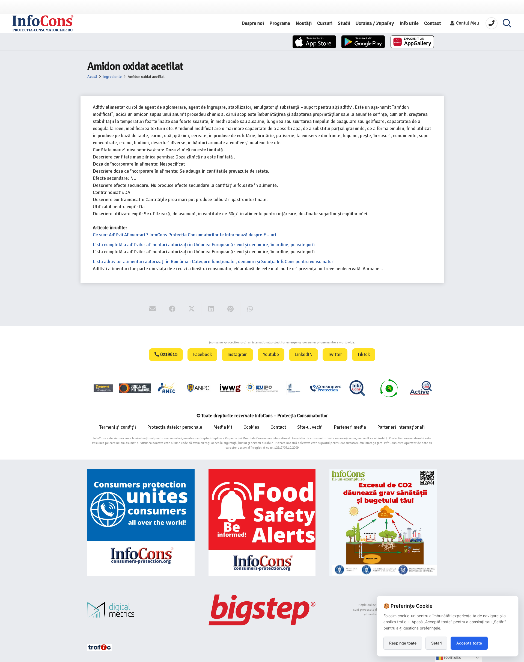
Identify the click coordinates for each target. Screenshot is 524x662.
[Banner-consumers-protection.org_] (141, 522)
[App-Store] (314, 41)
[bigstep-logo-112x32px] (262, 610)
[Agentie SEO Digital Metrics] (141, 610)
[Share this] (172, 309)
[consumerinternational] (135, 388)
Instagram (237, 354)
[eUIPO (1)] (325, 388)
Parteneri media (350, 427)
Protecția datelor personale (174, 427)
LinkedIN (303, 354)
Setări (436, 643)
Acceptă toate (469, 643)
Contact (278, 427)
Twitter (335, 354)
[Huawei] (412, 41)
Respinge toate (402, 643)
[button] (507, 23)
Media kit (222, 427)
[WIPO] (293, 388)
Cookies (251, 427)
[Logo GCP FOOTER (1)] (389, 388)
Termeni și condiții (117, 427)
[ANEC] (167, 388)
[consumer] (103, 388)
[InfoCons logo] (43, 23)
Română (452, 657)
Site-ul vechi (310, 427)
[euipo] (230, 388)
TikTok (364, 354)
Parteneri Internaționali (401, 427)
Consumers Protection (188, 342)
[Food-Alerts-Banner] (262, 522)
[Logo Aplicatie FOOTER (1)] (357, 388)
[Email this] (152, 309)
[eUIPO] (262, 388)
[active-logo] (421, 387)
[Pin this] (230, 309)
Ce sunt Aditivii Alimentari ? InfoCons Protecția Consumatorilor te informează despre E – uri (184, 235)
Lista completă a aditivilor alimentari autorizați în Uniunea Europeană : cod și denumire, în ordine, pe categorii (204, 245)
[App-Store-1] (363, 41)
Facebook (202, 354)
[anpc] (198, 388)
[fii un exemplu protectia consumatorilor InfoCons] (383, 522)
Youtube (271, 354)
